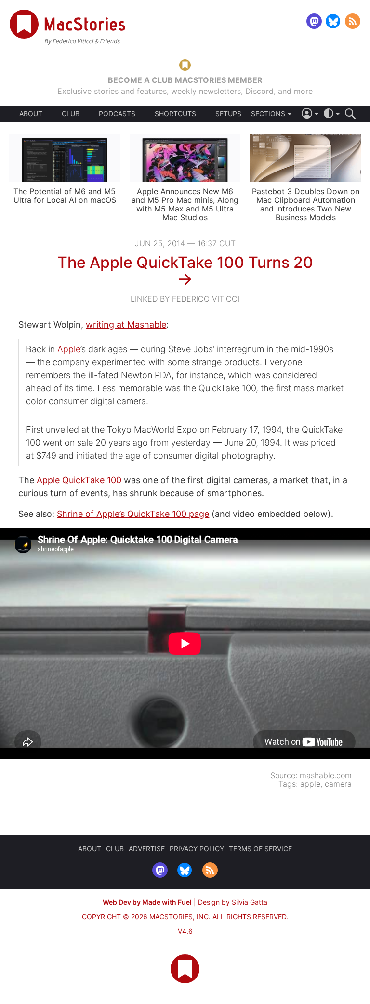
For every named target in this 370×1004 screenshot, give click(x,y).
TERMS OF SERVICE (260, 849)
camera (338, 784)
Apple (68, 349)
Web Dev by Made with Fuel (147, 902)
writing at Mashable (126, 324)
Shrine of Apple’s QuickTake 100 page (133, 514)
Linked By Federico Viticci (185, 299)
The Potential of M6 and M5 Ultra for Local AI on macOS (64, 195)
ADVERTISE (147, 849)
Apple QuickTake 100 (79, 480)
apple (310, 784)
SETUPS (228, 113)
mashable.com (326, 775)
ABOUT (30, 113)
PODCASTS (117, 113)
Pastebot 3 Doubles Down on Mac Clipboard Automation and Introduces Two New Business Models (305, 204)
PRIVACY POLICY (197, 849)
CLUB (70, 113)
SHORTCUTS (175, 113)
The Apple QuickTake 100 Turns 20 (185, 262)
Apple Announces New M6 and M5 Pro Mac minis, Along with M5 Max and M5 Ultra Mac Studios (185, 204)
